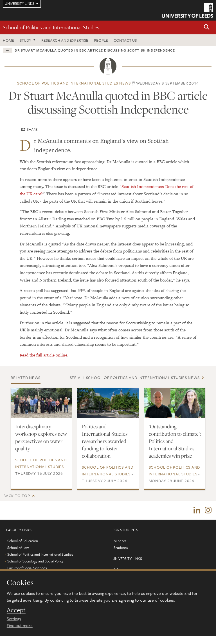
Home (8, 40)
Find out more (20, 625)
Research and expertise (64, 40)
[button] (206, 27)
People (101, 40)
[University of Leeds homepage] (187, 10)
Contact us (125, 40)
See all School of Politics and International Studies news (135, 377)
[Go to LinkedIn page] (197, 510)
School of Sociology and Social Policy (35, 561)
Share (32, 129)
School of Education (22, 541)
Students (121, 547)
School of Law (18, 547)
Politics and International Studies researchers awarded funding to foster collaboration (104, 441)
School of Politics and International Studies (51, 27)
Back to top (16, 495)
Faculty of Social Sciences (27, 568)
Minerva (120, 541)
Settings (14, 618)
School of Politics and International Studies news (74, 83)
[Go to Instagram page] (208, 510)
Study (25, 40)
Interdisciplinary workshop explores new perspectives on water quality (41, 437)
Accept (16, 610)
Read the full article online (43, 355)
